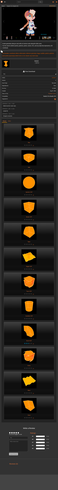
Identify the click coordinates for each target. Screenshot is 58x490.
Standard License (52, 93)
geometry (33, 53)
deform (17, 53)
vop (31, 55)
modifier (42, 53)
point (3, 55)
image (38, 53)
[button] (5, 2)
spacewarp (12, 55)
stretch (17, 55)
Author (9, 121)
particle (47, 53)
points (7, 55)
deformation (22, 53)
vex (24, 55)
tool (20, 55)
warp (36, 55)
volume (27, 55)
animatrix (6, 53)
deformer (28, 53)
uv (22, 55)
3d (3, 53)
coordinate (12, 53)
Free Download (30, 71)
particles (51, 53)
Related (4, 121)
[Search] (40, 2)
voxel (33, 55)
